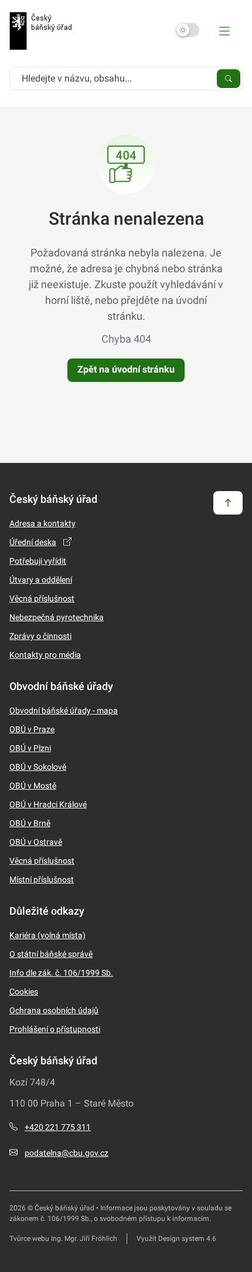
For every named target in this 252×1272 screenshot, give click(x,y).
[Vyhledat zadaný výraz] (228, 78)
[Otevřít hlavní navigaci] (224, 30)
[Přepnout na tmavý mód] (187, 30)
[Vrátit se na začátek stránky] (228, 502)
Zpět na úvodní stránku (126, 369)
